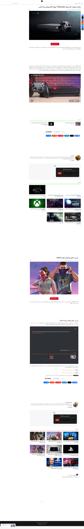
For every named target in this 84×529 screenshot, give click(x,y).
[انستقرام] (70, 160)
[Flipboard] (49, 132)
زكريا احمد (72, 155)
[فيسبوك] (72, 160)
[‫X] (71, 160)
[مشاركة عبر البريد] (83, 29)
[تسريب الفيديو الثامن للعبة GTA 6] (78, 124)
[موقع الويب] (73, 160)
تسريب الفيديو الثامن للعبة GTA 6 (70, 122)
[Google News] (57, 132)
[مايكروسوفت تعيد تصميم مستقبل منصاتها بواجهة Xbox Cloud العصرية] (73, 217)
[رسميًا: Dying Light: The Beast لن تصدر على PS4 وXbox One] (73, 189)
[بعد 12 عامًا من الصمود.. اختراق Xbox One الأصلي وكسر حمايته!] (37, 189)
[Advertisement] (55, 57)
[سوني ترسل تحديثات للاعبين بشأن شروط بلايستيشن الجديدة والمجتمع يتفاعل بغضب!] (51, 124)
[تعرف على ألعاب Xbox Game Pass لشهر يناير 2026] (55, 217)
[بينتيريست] (83, 21)
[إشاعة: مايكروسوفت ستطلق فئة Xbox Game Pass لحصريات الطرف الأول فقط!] (55, 189)
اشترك (60, 173)
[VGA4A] (42, 1)
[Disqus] (55, 241)
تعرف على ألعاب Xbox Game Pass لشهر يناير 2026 (55, 222)
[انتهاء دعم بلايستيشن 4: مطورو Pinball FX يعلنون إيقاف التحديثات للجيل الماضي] (73, 203)
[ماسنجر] (83, 27)
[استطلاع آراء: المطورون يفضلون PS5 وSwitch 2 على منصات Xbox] (37, 203)
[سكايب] (83, 25)
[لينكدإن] (83, 19)
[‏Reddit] (83, 23)
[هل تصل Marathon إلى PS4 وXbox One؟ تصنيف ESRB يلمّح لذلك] (55, 203)
